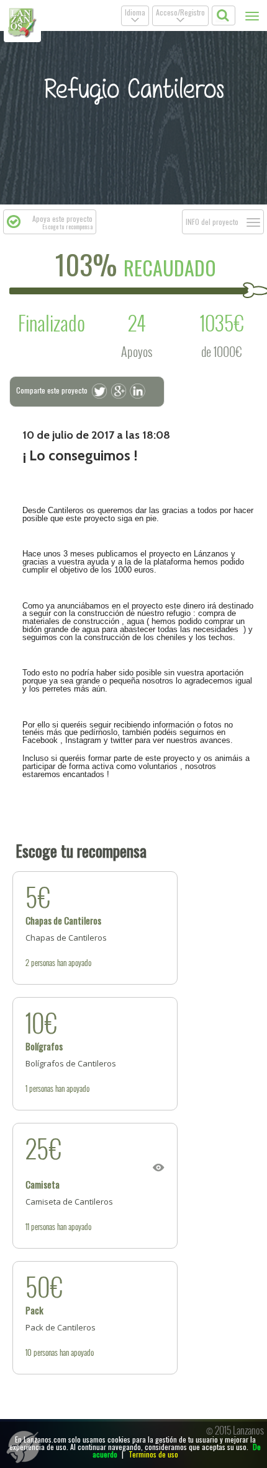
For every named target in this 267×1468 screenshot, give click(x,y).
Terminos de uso (153, 1454)
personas (43, 962)
